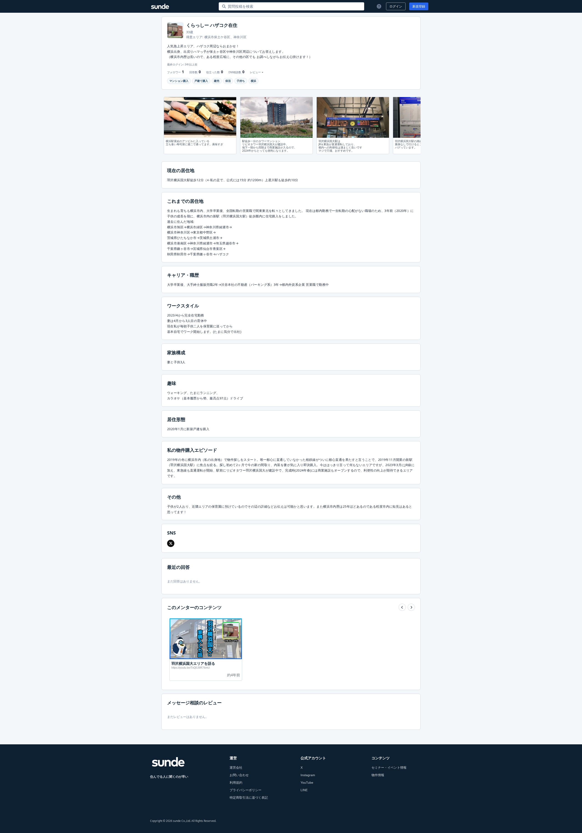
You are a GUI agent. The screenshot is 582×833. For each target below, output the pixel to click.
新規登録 (418, 6)
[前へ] (402, 607)
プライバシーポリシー (245, 790)
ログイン (395, 6)
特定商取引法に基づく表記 (249, 797)
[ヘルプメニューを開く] (378, 6)
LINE (304, 790)
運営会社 (236, 767)
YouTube (307, 782)
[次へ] (411, 607)
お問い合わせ (239, 775)
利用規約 (236, 782)
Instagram (308, 775)
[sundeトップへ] (168, 761)
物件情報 (377, 775)
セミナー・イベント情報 (388, 767)
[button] (170, 543)
